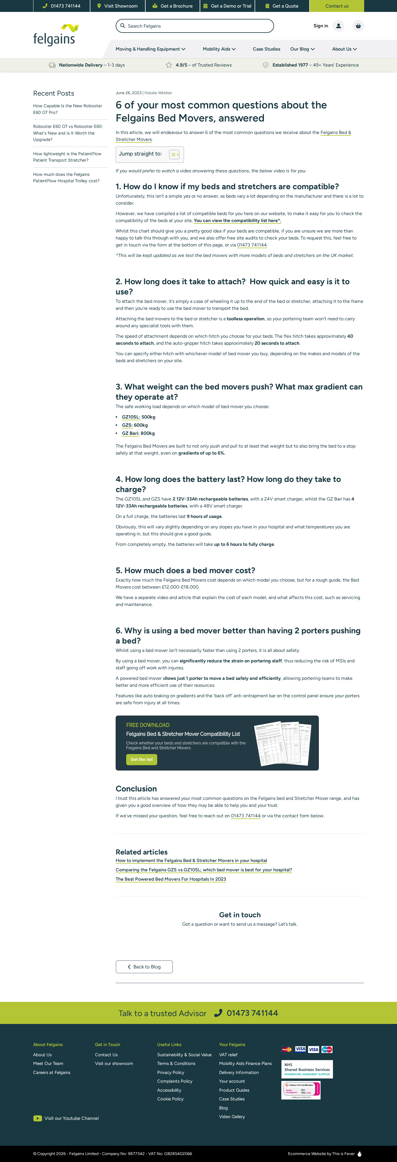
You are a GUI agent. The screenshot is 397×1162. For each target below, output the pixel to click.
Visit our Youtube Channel (71, 1118)
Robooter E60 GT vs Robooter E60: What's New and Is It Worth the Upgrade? (68, 133)
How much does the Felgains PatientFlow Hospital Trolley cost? (66, 178)
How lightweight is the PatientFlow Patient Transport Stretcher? (67, 157)
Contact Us (106, 1054)
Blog (223, 1108)
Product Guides (234, 1090)
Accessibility (169, 1090)
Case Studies (266, 49)
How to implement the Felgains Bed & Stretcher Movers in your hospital (191, 860)
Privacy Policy (170, 1072)
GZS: (127, 425)
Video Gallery (232, 1116)
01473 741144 (252, 245)
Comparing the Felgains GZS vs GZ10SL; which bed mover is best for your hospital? (204, 870)
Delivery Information (239, 1072)
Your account (232, 1081)
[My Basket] (358, 26)
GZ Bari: (131, 433)
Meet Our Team (48, 1063)
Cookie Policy (170, 1099)
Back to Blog (147, 967)
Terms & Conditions (176, 1063)
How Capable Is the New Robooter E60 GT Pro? (67, 109)
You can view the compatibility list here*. (237, 220)
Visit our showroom (114, 1063)
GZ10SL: (131, 417)
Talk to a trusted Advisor (198, 1013)
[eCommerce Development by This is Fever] (359, 1154)
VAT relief (228, 1054)
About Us (42, 1054)
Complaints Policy (174, 1081)
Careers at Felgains (51, 1072)
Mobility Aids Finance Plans (245, 1063)
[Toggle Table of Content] (171, 155)
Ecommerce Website (307, 1153)
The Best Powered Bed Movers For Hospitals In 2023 (171, 879)
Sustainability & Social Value (184, 1054)
